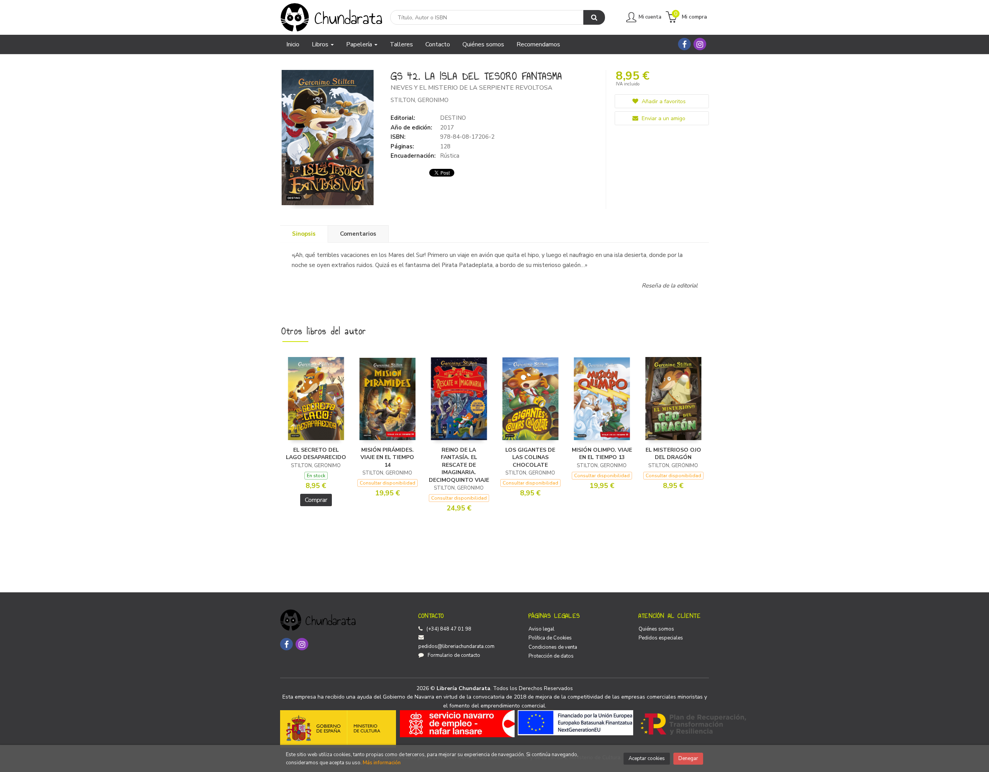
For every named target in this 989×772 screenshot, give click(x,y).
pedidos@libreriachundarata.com (456, 646)
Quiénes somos (656, 629)
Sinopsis (304, 234)
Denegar (688, 758)
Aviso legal (541, 629)
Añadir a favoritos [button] (663, 101)
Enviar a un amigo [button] (662, 118)
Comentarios (358, 234)
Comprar (316, 500)
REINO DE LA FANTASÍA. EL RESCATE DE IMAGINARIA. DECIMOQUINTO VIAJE (459, 465)
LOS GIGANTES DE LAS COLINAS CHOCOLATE (530, 457)
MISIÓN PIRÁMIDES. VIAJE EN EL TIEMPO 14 (387, 457)
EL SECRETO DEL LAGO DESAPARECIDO (316, 453)
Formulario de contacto (454, 655)
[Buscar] (594, 17)
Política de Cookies (550, 637)
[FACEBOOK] (684, 44)
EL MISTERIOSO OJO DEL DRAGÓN (673, 453)
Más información (382, 762)
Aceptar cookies (647, 758)
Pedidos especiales (661, 637)
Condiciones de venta (552, 647)
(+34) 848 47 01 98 (449, 629)
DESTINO (453, 118)
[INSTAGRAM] (699, 44)
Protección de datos (551, 656)
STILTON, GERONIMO (420, 100)
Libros (321, 44)
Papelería (360, 44)
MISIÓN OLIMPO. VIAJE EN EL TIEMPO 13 (602, 453)
